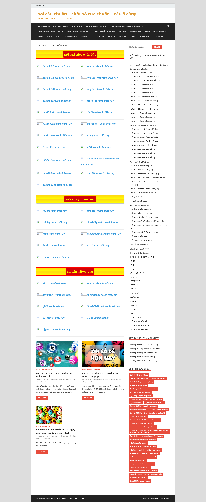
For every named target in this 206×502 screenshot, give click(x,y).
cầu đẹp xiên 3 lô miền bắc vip (143, 153)
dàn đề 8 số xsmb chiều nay (101, 173)
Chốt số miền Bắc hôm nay (139, 378)
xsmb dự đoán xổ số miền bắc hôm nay (143, 471)
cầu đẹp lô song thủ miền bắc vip (144, 141)
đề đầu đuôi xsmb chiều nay (57, 160)
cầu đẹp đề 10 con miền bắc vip (144, 96)
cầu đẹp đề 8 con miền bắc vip (143, 92)
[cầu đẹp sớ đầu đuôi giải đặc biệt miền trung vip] (103, 355)
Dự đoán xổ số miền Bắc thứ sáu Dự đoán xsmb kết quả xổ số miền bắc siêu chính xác (149, 431)
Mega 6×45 (135, 280)
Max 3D (134, 285)
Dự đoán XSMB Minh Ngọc (158, 409)
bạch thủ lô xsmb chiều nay (56, 66)
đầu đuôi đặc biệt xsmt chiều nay (103, 306)
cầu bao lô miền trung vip (141, 165)
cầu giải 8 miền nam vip (140, 236)
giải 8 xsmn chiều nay (54, 233)
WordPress (156, 498)
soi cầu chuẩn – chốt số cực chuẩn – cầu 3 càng (87, 14)
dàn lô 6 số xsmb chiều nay (56, 112)
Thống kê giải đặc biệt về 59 (139, 467)
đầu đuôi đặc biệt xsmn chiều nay (104, 233)
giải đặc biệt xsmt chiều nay (57, 294)
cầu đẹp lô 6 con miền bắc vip (143, 117)
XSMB (40, 37)
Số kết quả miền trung (140, 325)
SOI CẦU (111, 37)
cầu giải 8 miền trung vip (141, 197)
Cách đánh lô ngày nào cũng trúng (141, 382)
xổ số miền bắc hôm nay (138, 478)
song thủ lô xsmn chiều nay (100, 210)
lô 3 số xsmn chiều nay (98, 245)
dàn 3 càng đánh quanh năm (139, 389)
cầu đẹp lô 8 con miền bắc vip (143, 121)
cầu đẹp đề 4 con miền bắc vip (143, 84)
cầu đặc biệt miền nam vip (141, 213)
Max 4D (134, 289)
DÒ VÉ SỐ (122, 37)
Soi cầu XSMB (134, 453)
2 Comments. (45, 439)
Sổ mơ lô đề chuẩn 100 (104, 31)
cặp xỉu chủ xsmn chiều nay (57, 257)
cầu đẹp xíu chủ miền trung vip (143, 193)
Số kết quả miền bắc (139, 321)
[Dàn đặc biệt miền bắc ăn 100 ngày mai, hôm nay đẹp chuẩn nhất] (57, 416)
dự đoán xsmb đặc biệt (157, 413)
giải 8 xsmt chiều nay (53, 306)
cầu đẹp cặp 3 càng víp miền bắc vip (145, 76)
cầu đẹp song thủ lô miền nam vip (144, 232)
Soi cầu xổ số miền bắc (96, 26)
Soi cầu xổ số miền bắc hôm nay (126, 26)
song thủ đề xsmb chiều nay (101, 89)
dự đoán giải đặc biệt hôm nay (140, 392)
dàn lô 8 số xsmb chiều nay (100, 112)
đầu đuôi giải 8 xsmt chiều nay (102, 294)
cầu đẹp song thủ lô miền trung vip (145, 188)
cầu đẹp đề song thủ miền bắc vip (144, 109)
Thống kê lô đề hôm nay (130, 31)
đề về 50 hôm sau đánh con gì (140, 481)
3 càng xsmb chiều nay (98, 135)
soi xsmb (147, 457)
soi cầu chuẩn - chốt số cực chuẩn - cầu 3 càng (67, 498)
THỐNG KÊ (100, 37)
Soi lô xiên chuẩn (135, 457)
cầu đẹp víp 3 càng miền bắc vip (144, 145)
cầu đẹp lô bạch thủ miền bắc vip (144, 133)
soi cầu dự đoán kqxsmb (138, 443)
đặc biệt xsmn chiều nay (55, 222)
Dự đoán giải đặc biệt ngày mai (141, 396)
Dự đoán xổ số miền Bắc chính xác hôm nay (145, 420)
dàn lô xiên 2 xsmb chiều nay (57, 123)
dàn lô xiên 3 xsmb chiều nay (101, 123)
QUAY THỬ (144, 37)
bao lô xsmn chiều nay (54, 245)
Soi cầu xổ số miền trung (49, 31)
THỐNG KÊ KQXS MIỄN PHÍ (155, 31)
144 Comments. (46, 382)
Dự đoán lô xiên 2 (136, 403)
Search (157, 47)
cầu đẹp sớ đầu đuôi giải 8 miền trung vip (148, 178)
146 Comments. (92, 382)
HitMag (166, 498)
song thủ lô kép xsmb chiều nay (102, 77)
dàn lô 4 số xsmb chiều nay (100, 100)
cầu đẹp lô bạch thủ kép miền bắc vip (146, 129)
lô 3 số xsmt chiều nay (98, 317)
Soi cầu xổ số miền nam (77, 31)
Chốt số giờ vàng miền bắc (139, 375)
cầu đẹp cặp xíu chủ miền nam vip (144, 217)
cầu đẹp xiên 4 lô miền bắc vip (143, 157)
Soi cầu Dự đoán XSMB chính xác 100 (143, 446)
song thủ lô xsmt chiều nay (100, 283)
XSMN (49, 37)
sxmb (154, 457)
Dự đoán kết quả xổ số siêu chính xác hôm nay (146, 399)
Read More (41, 397)
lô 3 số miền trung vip (140, 201)
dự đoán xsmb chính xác (138, 409)
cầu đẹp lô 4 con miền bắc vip (143, 113)
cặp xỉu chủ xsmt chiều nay (56, 329)
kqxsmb (160, 436)
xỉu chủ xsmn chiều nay (55, 210)
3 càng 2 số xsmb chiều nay (56, 147)
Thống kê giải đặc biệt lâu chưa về (142, 464)
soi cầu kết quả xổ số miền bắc (140, 450)
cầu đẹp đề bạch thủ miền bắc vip (144, 101)
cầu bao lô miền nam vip (141, 209)
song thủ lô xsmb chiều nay (100, 66)
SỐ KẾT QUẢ (158, 37)
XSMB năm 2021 (136, 474)
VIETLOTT (85, 37)
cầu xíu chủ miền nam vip (141, 240)
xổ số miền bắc (156, 474)
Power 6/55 (136, 293)
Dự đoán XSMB (135, 406)
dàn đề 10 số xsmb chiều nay (57, 184)
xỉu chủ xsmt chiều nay (54, 283)
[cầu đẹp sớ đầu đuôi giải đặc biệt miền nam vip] (57, 355)
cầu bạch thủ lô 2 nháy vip (141, 72)
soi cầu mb (157, 450)
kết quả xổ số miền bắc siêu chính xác (143, 440)
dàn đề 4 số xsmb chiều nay (57, 100)
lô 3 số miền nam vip (139, 244)
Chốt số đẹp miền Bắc (158, 378)
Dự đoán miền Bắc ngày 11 (154, 403)
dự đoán (154, 389)
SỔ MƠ (133, 37)
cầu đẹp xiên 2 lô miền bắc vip (143, 149)
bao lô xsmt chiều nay (53, 317)
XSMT (58, 37)
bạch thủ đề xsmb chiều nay (57, 89)
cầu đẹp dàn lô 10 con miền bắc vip (145, 80)
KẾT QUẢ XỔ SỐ (71, 37)
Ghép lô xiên (134, 436)
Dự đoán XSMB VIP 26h (138, 413)
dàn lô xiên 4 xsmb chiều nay (57, 135)
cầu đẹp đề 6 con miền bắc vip (143, 88)
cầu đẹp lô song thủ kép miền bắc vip (146, 137)
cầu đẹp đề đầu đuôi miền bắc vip (144, 105)
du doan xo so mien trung (138, 385)
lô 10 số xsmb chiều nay (99, 147)
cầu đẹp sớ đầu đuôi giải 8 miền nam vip (147, 221)
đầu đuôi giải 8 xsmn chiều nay (102, 222)
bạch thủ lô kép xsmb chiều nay (58, 77)
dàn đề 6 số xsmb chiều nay (57, 173)
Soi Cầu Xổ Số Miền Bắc (150, 453)
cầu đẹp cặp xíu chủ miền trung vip (145, 173)
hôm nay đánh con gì (148, 436)
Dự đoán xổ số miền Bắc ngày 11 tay (142, 427)
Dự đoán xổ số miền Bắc (138, 416)
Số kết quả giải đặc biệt (138, 460)
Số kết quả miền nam (139, 329)
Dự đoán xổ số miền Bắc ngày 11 (141, 423)
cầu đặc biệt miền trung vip (142, 169)
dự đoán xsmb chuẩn (150, 406)
